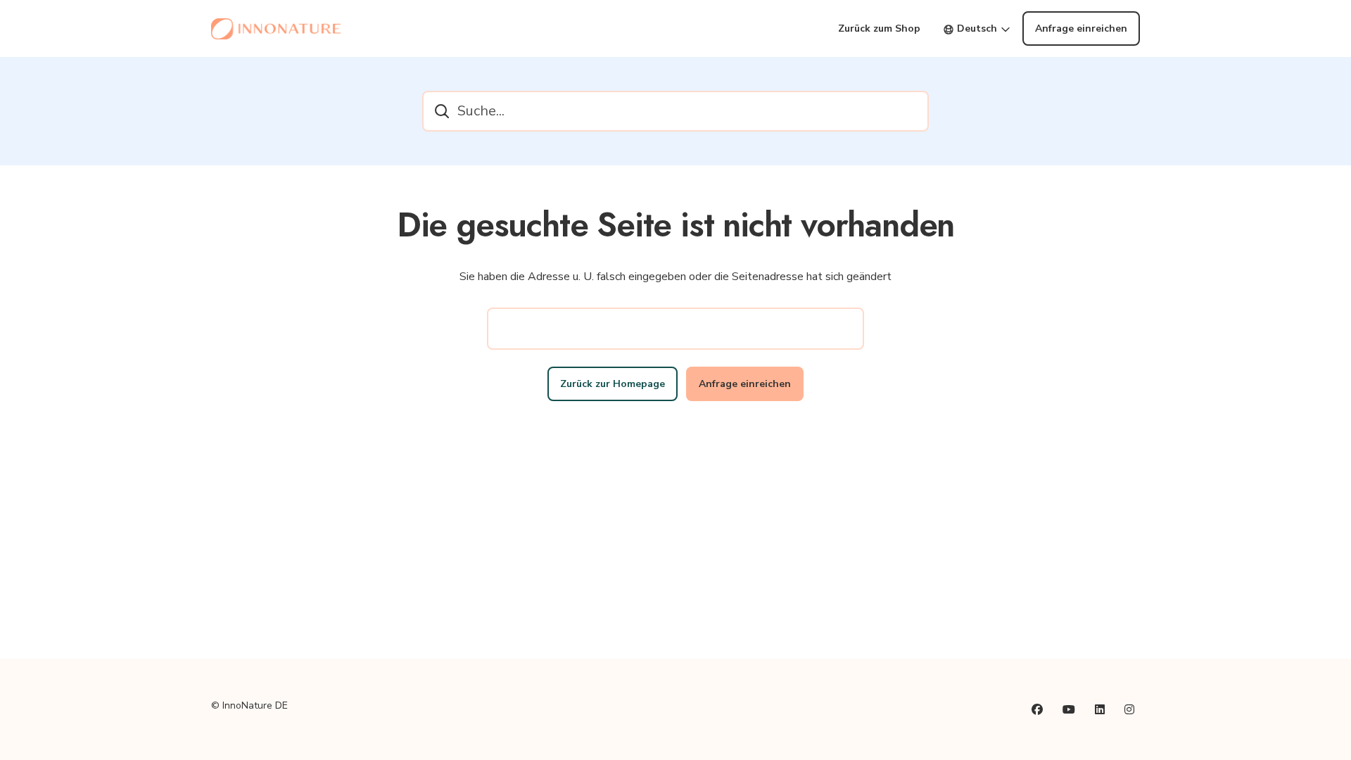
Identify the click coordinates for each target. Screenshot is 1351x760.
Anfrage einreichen (1081, 28)
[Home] (276, 28)
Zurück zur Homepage (612, 384)
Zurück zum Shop (879, 28)
